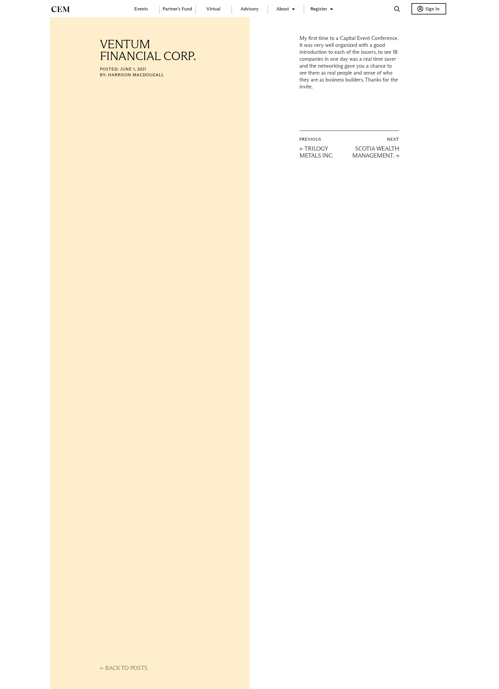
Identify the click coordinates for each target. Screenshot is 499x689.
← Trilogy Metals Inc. (316, 152)
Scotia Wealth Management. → (375, 152)
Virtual (213, 9)
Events (141, 9)
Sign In (432, 9)
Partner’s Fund (177, 9)
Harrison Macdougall (136, 74)
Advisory (249, 9)
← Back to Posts (124, 667)
